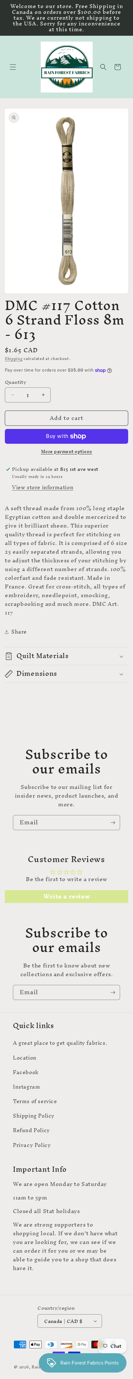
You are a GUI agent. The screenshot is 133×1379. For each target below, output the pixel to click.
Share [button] (19, 631)
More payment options (66, 452)
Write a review (66, 896)
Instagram (26, 1087)
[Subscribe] (113, 822)
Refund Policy (31, 1130)
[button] (13, 67)
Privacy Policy (32, 1145)
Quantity (15, 382)
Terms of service (35, 1101)
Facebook (26, 1072)
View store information (42, 487)
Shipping (14, 358)
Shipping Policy (34, 1116)
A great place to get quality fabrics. (60, 1043)
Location (24, 1057)
